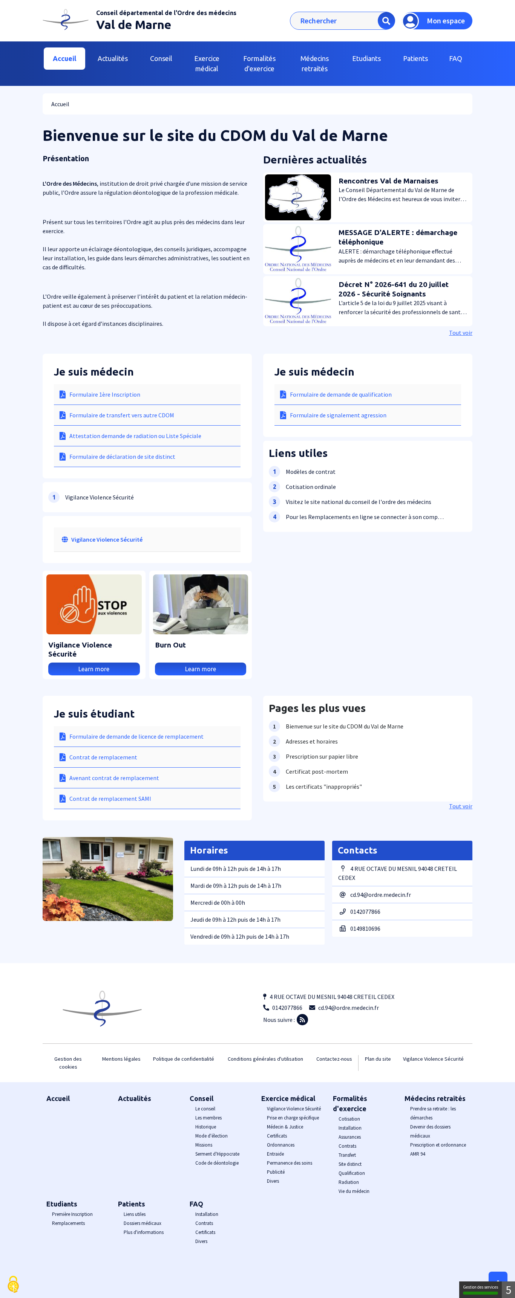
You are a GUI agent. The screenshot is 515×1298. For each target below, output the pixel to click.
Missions (203, 1145)
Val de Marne (133, 24)
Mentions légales (121, 1058)
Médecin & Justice (285, 1127)
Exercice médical (288, 1098)
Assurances (350, 1137)
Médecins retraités (435, 1098)
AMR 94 (417, 1154)
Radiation (349, 1182)
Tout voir (460, 332)
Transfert (347, 1155)
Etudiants (61, 1204)
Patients (131, 1204)
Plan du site (378, 1058)
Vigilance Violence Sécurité (107, 539)
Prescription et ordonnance (438, 1145)
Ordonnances (280, 1145)
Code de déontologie (217, 1163)
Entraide (275, 1154)
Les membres (208, 1118)
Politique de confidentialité (183, 1058)
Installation (350, 1128)
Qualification (352, 1173)
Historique (205, 1127)
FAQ (196, 1204)
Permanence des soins (289, 1163)
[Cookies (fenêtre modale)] (13, 1285)
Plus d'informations (144, 1232)
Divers (273, 1181)
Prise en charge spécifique (293, 1118)
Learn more (93, 669)
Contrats (347, 1146)
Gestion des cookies (68, 1062)
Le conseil (205, 1109)
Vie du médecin (354, 1191)
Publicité (276, 1172)
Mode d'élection (211, 1136)
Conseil (201, 1098)
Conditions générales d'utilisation (265, 1058)
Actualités (113, 58)
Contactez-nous (334, 1058)
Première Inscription (72, 1214)
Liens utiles (135, 1214)
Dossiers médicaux (142, 1223)
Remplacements (68, 1223)
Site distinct (350, 1164)
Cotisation (349, 1119)
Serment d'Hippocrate (217, 1154)
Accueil (64, 58)
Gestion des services (480, 1287)
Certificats (277, 1136)
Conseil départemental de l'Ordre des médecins (166, 12)
